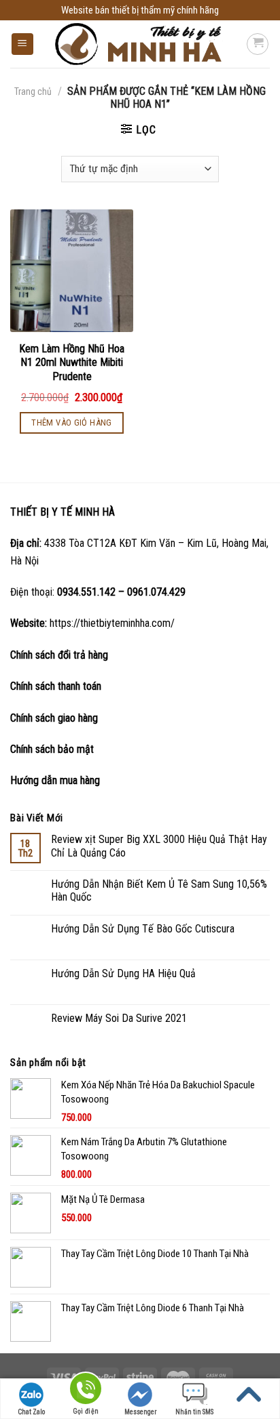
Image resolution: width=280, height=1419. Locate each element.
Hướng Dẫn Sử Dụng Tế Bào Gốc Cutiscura (142, 928)
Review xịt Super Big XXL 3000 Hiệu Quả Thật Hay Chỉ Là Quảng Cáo (159, 846)
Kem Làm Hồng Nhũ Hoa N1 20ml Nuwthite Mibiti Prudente (71, 363)
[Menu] (23, 44)
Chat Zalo (31, 1412)
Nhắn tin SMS (194, 1412)
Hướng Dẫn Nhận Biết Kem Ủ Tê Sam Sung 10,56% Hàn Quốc (159, 890)
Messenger (140, 1412)
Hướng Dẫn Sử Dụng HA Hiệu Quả (123, 973)
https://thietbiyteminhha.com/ (112, 623)
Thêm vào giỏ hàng (71, 422)
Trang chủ (33, 91)
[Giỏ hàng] (257, 44)
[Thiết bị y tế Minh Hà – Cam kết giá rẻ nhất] (140, 44)
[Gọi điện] (85, 1390)
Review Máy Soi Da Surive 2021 (119, 1018)
